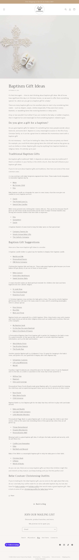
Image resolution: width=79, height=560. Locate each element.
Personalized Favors (20, 259)
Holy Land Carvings (20, 382)
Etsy (14, 188)
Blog (38, 537)
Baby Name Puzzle (19, 395)
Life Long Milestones (20, 363)
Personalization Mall (20, 433)
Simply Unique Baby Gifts (22, 234)
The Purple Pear (18, 349)
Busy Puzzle (17, 393)
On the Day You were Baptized (23, 328)
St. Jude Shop (17, 289)
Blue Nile (16, 310)
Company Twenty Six (20, 231)
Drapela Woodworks (20, 430)
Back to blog (41, 504)
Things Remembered (20, 427)
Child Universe (18, 398)
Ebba (14, 446)
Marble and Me (18, 256)
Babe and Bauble (19, 409)
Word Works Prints (19, 343)
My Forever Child (19, 185)
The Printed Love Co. (20, 202)
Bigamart (16, 379)
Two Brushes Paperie (20, 346)
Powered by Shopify (26, 557)
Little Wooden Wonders (21, 414)
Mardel (15, 365)
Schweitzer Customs (20, 360)
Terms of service (56, 557)
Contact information (40, 559)
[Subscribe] (55, 529)
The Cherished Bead (20, 292)
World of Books (18, 464)
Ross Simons (17, 307)
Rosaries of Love (19, 295)
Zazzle (15, 199)
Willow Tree (17, 376)
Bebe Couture (17, 273)
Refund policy (36, 557)
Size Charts (45, 537)
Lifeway (15, 461)
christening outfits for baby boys (36, 489)
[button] (4, 9)
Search (23, 537)
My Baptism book (19, 325)
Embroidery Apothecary (21, 275)
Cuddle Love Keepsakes (21, 443)
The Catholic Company (21, 237)
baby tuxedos (20, 486)
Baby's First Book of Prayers (23, 331)
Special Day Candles (20, 204)
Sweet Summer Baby (20, 278)
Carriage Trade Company (21, 412)
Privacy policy (46, 557)
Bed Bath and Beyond (20, 449)
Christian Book (18, 458)
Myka (14, 182)
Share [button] (12, 495)
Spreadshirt (17, 220)
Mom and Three (18, 313)
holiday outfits (34, 486)
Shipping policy (66, 557)
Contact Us (54, 537)
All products (31, 537)
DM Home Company (20, 262)
